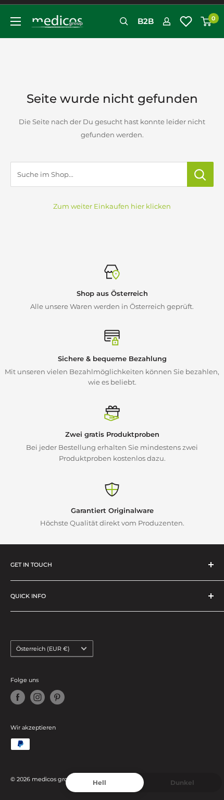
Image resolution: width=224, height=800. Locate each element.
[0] (206, 21)
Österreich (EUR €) (43, 648)
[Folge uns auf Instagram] (37, 697)
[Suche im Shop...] (200, 174)
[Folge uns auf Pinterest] (57, 697)
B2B (146, 21)
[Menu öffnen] (15, 21)
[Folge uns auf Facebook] (17, 697)
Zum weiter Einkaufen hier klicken (112, 206)
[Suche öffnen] (124, 21)
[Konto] (166, 21)
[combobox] (98, 174)
